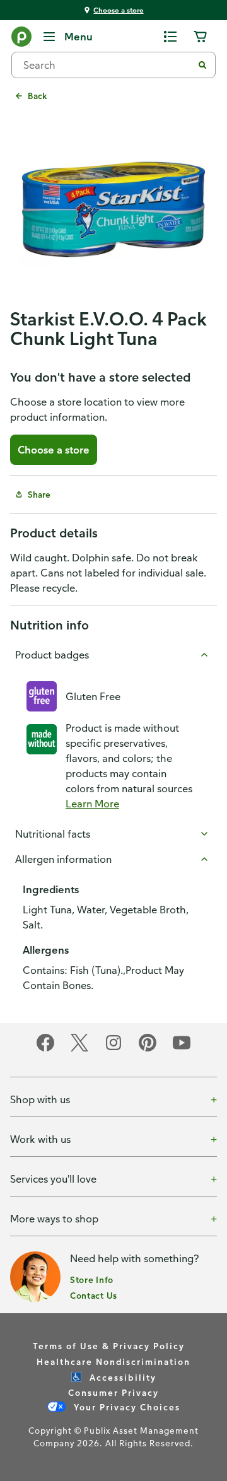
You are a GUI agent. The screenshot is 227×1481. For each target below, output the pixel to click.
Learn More (92, 803)
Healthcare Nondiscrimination (113, 1361)
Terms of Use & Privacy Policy (109, 1345)
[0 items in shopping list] (170, 36)
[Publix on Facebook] (45, 1049)
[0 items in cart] (200, 36)
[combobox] (107, 65)
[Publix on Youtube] (182, 1049)
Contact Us (93, 1295)
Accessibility (121, 1377)
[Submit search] (202, 65)
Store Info (92, 1279)
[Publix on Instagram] (113, 1049)
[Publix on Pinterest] (147, 1049)
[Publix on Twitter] (79, 1049)
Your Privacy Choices (125, 1407)
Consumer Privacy (113, 1392)
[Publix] (21, 39)
